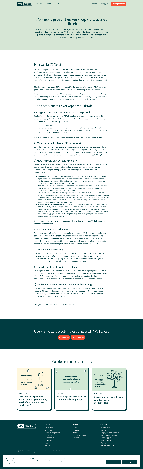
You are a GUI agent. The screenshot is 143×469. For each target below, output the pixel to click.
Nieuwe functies (106, 443)
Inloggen (104, 4)
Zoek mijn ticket (106, 440)
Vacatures (76, 430)
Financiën (48, 435)
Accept (130, 462)
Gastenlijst (49, 440)
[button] (39, 4)
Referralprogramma (80, 435)
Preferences (97, 462)
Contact (76, 438)
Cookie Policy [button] (58, 461)
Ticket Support (106, 438)
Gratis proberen (118, 4)
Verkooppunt (49, 438)
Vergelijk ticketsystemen (109, 435)
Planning (48, 445)
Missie (75, 428)
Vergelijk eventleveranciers (110, 433)
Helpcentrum (105, 428)
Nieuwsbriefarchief (107, 445)
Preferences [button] (18, 463)
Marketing (48, 430)
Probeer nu (64, 337)
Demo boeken (78, 337)
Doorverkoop (50, 443)
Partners (103, 430)
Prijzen (60, 4)
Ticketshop (49, 428)
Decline (113, 462)
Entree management (52, 433)
